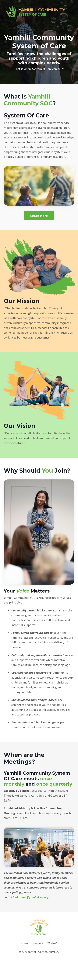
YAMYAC (53, 943)
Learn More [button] (39, 216)
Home (24, 943)
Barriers (38, 943)
